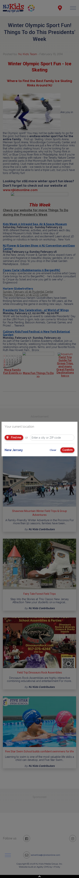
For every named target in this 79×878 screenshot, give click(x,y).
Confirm (67, 449)
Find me (15, 437)
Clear (53, 450)
